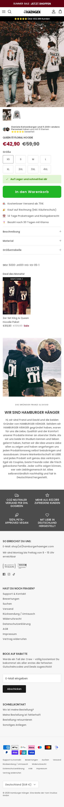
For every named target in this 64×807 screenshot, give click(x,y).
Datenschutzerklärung (17, 624)
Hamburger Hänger (19, 792)
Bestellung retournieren (17, 719)
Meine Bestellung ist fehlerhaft (22, 714)
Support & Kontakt (14, 594)
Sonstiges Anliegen (14, 725)
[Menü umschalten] (4, 11)
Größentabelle (12, 250)
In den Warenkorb (32, 191)
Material (8, 241)
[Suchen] (11, 11)
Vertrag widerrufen (15, 639)
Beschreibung (11, 231)
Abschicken (14, 689)
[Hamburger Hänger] (32, 11)
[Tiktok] (14, 574)
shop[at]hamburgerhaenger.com (32, 546)
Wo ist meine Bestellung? (18, 709)
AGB (5, 629)
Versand (8, 609)
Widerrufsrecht (12, 619)
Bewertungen (11, 599)
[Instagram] (9, 574)
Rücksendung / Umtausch (19, 614)
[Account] (52, 11)
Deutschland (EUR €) (18, 784)
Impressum (10, 634)
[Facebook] (4, 574)
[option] (32, 64)
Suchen (7, 603)
